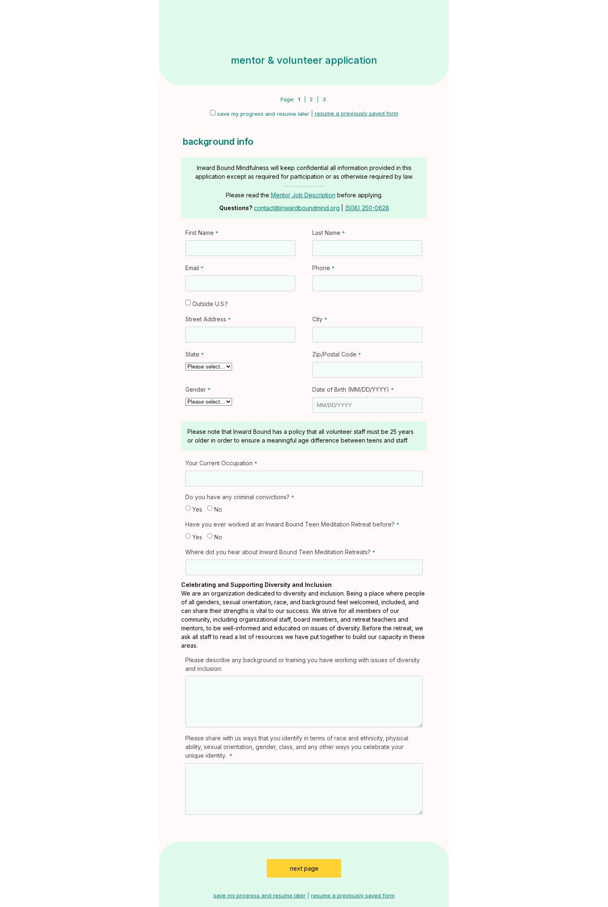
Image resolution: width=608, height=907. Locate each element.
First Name (199, 232)
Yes (197, 509)
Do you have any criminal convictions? (237, 496)
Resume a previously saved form (356, 113)
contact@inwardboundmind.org (297, 207)
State (192, 354)
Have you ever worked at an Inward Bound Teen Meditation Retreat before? (290, 524)
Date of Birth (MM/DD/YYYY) (350, 389)
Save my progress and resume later (263, 113)
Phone (321, 267)
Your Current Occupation (219, 463)
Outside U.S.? (210, 303)
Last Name (326, 232)
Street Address (205, 319)
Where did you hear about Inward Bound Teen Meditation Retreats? (278, 551)
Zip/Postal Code (334, 354)
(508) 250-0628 (367, 207)
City (317, 319)
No (218, 509)
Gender (195, 389)
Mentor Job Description (303, 195)
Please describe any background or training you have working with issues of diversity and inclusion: (302, 664)
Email (192, 267)
